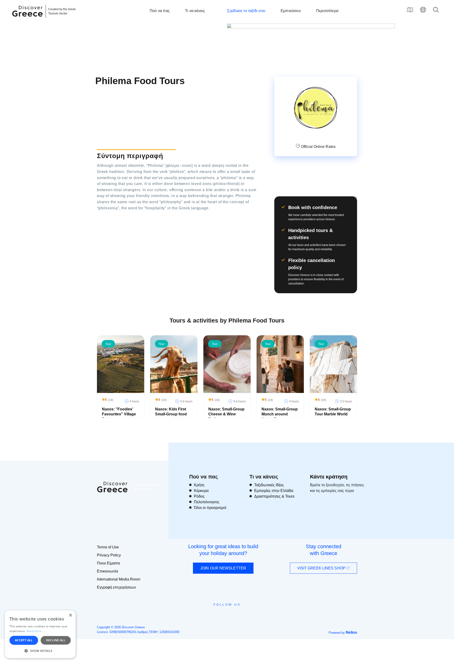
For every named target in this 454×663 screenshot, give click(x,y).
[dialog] (40, 634)
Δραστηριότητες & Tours (274, 496)
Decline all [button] (55, 640)
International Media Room (118, 579)
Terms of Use (108, 547)
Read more (34, 631)
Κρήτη (199, 485)
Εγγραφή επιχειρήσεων (116, 587)
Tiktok (248, 613)
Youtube (232, 615)
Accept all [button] (24, 640)
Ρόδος (199, 496)
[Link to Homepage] (28, 19)
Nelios (351, 632)
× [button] (70, 615)
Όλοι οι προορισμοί (210, 508)
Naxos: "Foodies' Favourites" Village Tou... (119, 414)
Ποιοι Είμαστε (108, 563)
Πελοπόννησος (206, 502)
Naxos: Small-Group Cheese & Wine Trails (226, 414)
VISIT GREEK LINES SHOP (321, 568)
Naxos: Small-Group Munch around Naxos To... (280, 414)
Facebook (206, 615)
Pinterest (240, 615)
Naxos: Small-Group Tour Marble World (333, 411)
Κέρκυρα (201, 491)
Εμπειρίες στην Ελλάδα (273, 491)
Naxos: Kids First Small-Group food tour (171, 414)
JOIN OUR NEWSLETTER (223, 568)
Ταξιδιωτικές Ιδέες (269, 485)
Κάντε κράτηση (328, 477)
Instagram (214, 615)
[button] (40, 651)
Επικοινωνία (107, 571)
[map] (410, 10)
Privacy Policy (109, 555)
